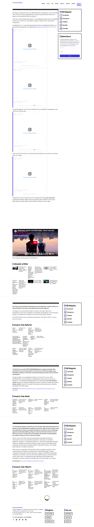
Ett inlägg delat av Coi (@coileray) (30, 193)
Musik (43, 3)
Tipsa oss (67, 517)
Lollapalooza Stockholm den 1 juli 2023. (47, 27)
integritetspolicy (72, 45)
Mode (56, 3)
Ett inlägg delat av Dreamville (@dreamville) (30, 65)
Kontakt (67, 521)
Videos (68, 3)
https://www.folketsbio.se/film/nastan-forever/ (32, 461)
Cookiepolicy (49, 521)
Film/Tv (62, 3)
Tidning (48, 517)
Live (52, 3)
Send (70, 55)
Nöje (48, 3)
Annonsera (68, 513)
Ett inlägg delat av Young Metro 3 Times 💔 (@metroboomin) (30, 105)
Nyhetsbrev (49, 513)
